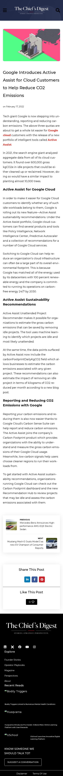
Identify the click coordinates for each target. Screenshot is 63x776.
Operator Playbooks (14, 665)
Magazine (9, 670)
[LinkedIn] (27, 579)
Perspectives (11, 675)
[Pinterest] (42, 579)
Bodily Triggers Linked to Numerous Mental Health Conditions (30, 704)
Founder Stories (12, 659)
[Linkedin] (5, 647)
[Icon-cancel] (12, 647)
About (7, 681)
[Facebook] (35, 579)
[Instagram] (34, 647)
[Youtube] (27, 647)
